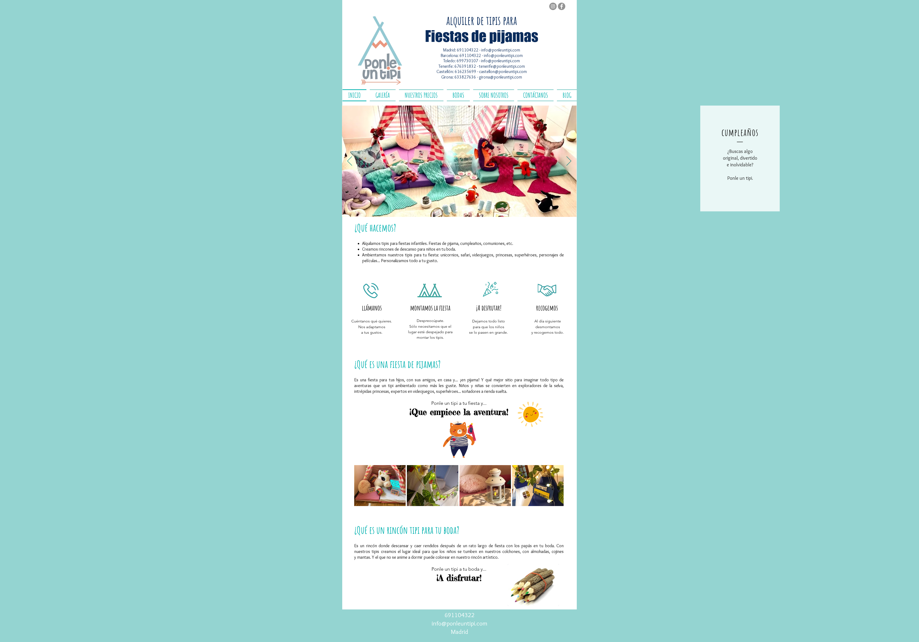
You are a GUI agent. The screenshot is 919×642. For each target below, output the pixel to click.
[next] (555, 488)
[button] (371, 343)
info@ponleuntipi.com (500, 50)
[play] (553, 502)
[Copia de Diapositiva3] (470, 211)
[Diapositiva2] (456, 210)
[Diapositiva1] (449, 211)
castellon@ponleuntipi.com (503, 71)
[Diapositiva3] (463, 211)
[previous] (363, 488)
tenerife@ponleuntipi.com (502, 66)
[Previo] (349, 161)
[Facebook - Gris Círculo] (561, 6)
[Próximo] (568, 161)
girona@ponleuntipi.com (500, 77)
